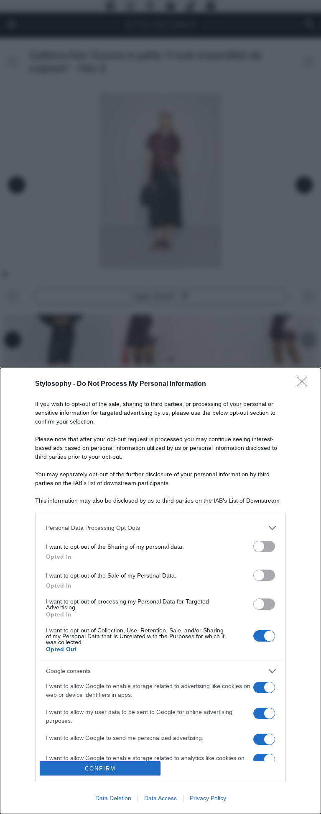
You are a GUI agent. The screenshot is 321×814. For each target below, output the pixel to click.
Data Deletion (113, 798)
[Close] (305, 384)
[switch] (264, 546)
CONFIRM (100, 768)
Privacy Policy (208, 798)
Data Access (160, 798)
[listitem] (160, 528)
